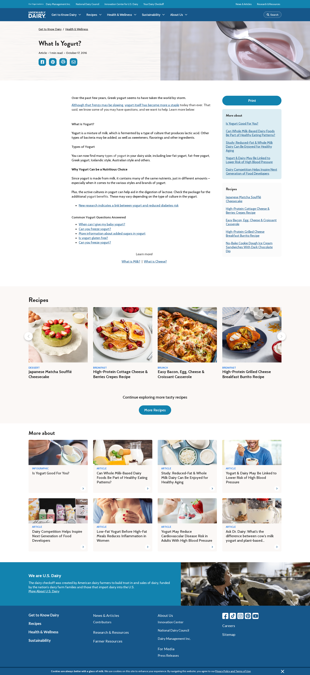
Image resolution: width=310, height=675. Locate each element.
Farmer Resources (107, 641)
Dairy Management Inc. (58, 4)
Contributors (102, 622)
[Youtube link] (255, 616)
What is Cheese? (155, 261)
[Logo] (37, 14)
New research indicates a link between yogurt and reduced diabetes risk (129, 205)
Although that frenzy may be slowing (97, 105)
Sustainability (40, 640)
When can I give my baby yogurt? (102, 224)
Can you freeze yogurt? (95, 229)
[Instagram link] (240, 616)
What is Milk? (131, 261)
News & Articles (244, 4)
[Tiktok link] (233, 616)
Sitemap (228, 634)
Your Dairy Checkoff (154, 4)
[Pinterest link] (248, 616)
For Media (166, 649)
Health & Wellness (76, 29)
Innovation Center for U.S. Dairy (121, 4)
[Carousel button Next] (281, 336)
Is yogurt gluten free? (93, 238)
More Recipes (155, 410)
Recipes (35, 623)
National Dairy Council (87, 4)
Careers (228, 625)
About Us (165, 615)
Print (252, 100)
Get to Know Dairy (50, 29)
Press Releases (168, 655)
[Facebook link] (225, 616)
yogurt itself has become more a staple (152, 105)
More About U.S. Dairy (44, 591)
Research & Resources (268, 4)
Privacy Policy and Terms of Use (233, 671)
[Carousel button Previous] (28, 336)
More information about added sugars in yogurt (112, 233)
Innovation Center (171, 622)
